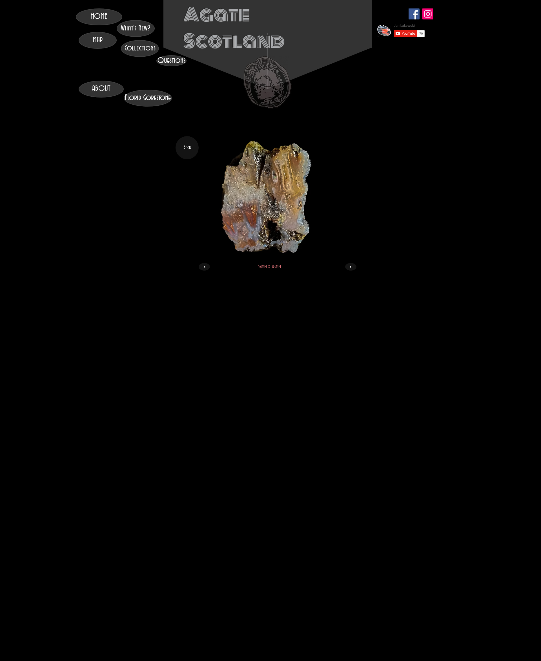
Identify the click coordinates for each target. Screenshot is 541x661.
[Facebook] (414, 13)
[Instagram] (427, 13)
